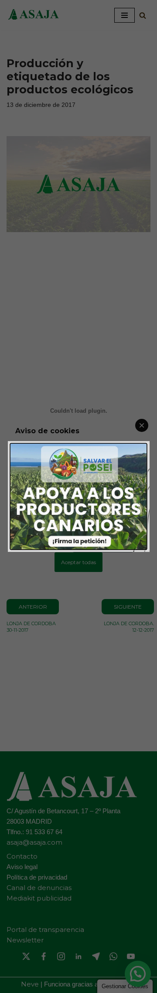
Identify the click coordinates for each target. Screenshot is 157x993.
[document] (78, 496)
